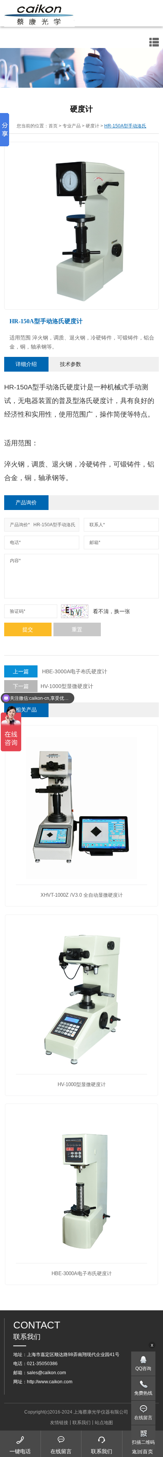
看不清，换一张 (111, 611)
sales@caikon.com (46, 1372)
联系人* (97, 524)
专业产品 (72, 126)
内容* (15, 560)
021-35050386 (42, 1363)
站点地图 (104, 1422)
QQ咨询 (143, 1368)
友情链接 (59, 1422)
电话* (15, 542)
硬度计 (92, 126)
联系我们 (81, 1422)
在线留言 (143, 1417)
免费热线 (143, 1393)
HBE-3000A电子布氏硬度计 (60, 671)
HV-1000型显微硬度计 (53, 686)
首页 (53, 126)
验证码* (17, 611)
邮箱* (94, 542)
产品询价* (20, 524)
